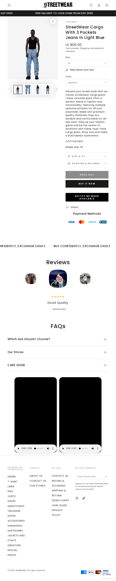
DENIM (12, 476)
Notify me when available (87, 197)
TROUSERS (14, 511)
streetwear (71, 22)
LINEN (11, 486)
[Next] (105, 279)
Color (68, 76)
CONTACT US (38, 481)
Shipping (84, 48)
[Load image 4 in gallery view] (47, 89)
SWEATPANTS (16, 506)
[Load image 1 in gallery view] (17, 89)
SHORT (12, 501)
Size (68, 57)
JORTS (12, 496)
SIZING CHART (60, 500)
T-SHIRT (13, 481)
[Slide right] (56, 89)
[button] (91, 5)
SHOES (12, 516)
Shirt (10, 491)
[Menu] (9, 5)
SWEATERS (14, 545)
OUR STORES (37, 485)
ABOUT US (36, 476)
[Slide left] (9, 89)
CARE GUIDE (59, 505)
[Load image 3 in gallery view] (37, 89)
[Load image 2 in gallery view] (27, 89)
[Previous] (11, 279)
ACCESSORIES (16, 521)
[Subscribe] (106, 476)
